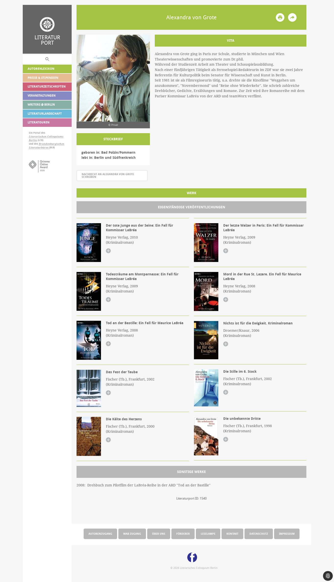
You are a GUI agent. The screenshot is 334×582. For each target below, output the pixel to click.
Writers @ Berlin (41, 104)
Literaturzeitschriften (47, 86)
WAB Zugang (132, 533)
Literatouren (38, 122)
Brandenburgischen (51, 143)
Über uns (158, 533)
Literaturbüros (39, 147)
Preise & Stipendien (43, 78)
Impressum (287, 533)
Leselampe (208, 533)
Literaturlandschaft (45, 113)
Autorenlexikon (41, 69)
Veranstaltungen (42, 95)
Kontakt (232, 533)
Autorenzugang (100, 533)
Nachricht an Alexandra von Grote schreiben (108, 175)
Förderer (183, 533)
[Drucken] (280, 17)
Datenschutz (258, 533)
